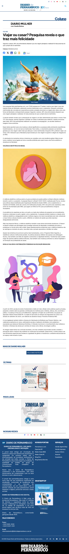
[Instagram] (51, 1)
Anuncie (57, 454)
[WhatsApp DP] (65, 1)
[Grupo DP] (34, 548)
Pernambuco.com (40, 447)
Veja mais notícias (34, 353)
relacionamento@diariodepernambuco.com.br (16, 531)
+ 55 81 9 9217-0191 (8, 526)
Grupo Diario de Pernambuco (15, 539)
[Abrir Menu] (2, 6)
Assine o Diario (59, 452)
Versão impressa (60, 449)
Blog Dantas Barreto (41, 460)
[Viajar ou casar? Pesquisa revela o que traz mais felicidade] (4, 53)
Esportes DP (38, 449)
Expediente (58, 457)
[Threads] (60, 1)
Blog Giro (38, 457)
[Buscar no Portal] (65, 6)
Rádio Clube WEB (40, 452)
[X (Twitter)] (54, 1)
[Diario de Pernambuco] (34, 6)
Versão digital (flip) (61, 447)
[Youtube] (57, 1)
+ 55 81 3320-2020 (8, 524)
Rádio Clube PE (39, 454)
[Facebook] (49, 1)
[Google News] (62, 1)
